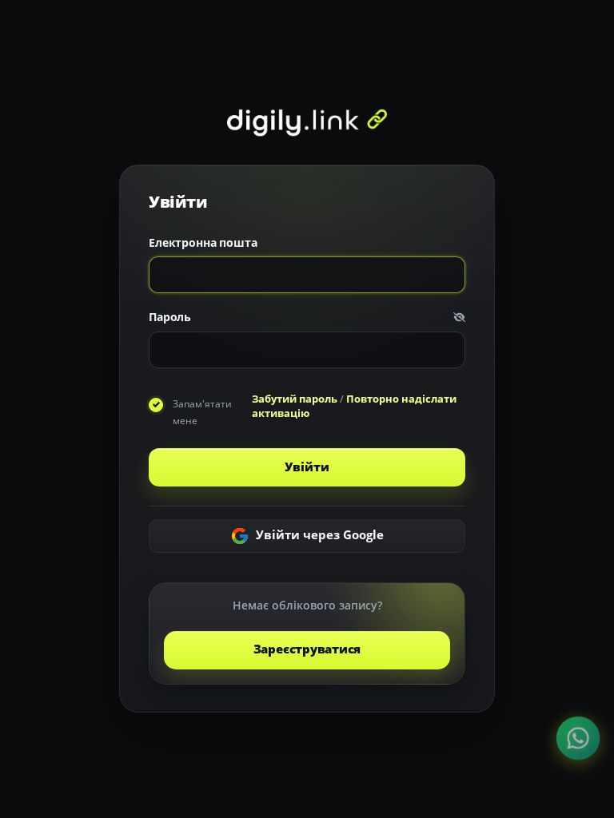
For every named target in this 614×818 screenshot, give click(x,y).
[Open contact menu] (578, 738)
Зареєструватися (307, 649)
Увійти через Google (318, 534)
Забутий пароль (294, 398)
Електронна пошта (203, 242)
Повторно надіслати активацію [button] (354, 405)
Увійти (307, 467)
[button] (459, 317)
